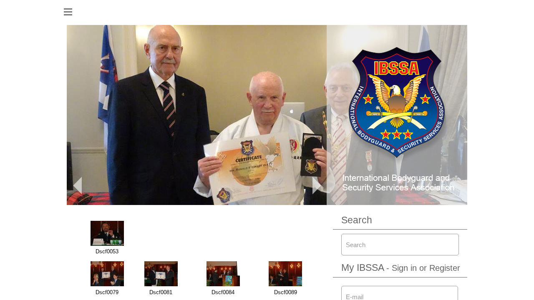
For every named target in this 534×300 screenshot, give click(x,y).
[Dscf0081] (161, 284)
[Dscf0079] (107, 284)
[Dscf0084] (223, 284)
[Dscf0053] (107, 244)
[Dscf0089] (285, 284)
